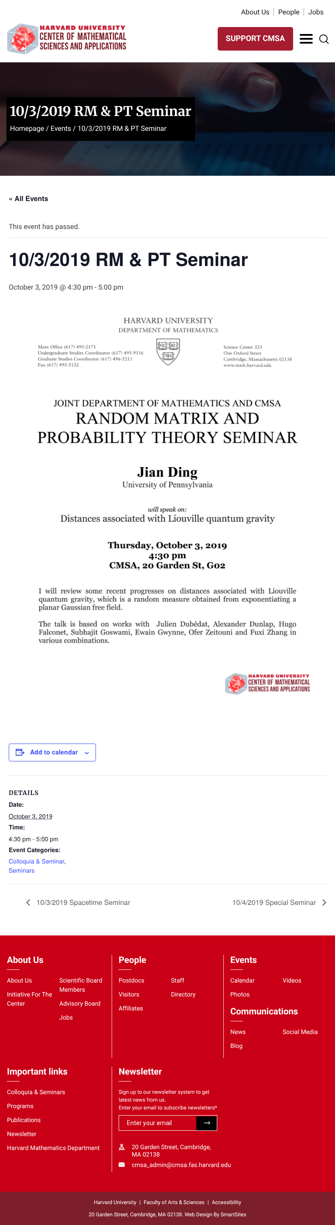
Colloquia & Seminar (36, 860)
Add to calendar (54, 751)
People (289, 12)
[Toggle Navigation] (306, 39)
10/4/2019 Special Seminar (275, 902)
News (238, 1032)
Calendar (242, 980)
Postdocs (131, 980)
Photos (240, 994)
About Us (255, 12)
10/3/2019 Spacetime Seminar (82, 902)
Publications (24, 1120)
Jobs (316, 12)
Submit (206, 1123)
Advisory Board (80, 1003)
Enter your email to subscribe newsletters (168, 1108)
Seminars (21, 870)
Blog (236, 1046)
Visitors (129, 994)
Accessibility (226, 1202)
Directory (183, 994)
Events (61, 128)
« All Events (28, 198)
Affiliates (131, 1008)
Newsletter (22, 1134)
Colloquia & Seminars (36, 1092)
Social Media (300, 1032)
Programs (20, 1106)
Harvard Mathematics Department (53, 1148)
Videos (292, 980)
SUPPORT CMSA (255, 38)
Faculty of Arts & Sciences (174, 1202)
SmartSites (233, 1214)
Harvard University (115, 1202)
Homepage (27, 128)
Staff (177, 980)
